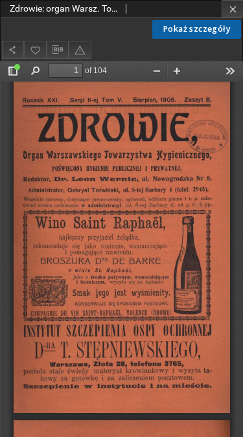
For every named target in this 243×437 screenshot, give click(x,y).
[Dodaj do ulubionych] (35, 49)
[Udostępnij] (13, 49)
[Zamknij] (232, 8)
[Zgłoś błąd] (80, 49)
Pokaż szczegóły (197, 28)
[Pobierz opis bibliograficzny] (58, 50)
